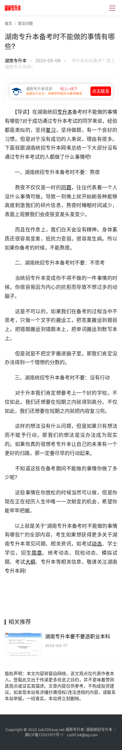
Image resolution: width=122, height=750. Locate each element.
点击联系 (100, 91)
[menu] (112, 8)
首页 (8, 23)
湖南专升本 (16, 60)
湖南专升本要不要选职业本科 (77, 636)
